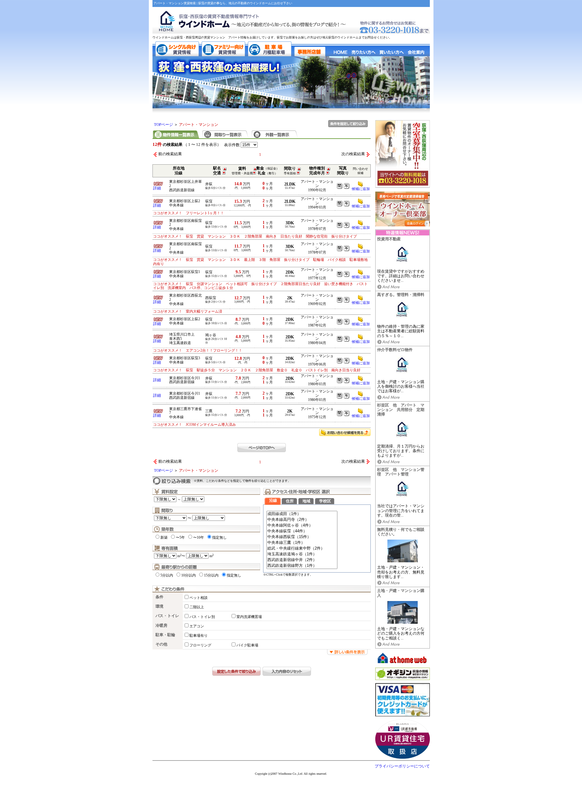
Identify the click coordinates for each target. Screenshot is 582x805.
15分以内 (211, 575)
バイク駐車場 (247, 645)
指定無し (219, 537)
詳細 (157, 188)
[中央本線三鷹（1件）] (302, 543)
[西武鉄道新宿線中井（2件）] (302, 560)
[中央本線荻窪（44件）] (302, 531)
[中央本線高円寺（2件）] (302, 520)
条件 (159, 597)
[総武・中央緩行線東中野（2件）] (302, 548)
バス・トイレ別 (202, 617)
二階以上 (196, 607)
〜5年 (180, 537)
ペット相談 (198, 598)
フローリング (200, 645)
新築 (164, 537)
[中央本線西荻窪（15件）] (302, 537)
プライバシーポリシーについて (402, 766)
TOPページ (163, 125)
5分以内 (166, 575)
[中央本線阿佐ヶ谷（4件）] (302, 525)
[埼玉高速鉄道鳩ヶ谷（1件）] (302, 554)
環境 (159, 606)
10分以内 (188, 575)
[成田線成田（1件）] (302, 514)
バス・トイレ (167, 616)
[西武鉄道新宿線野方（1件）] (302, 566)
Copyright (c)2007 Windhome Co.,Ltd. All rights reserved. (291, 773)
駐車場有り (198, 635)
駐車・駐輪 (165, 635)
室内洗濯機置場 (249, 617)
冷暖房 (161, 625)
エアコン (196, 626)
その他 (161, 644)
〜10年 (198, 537)
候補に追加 (361, 206)
